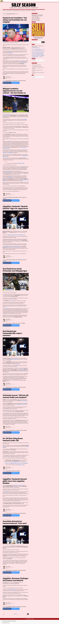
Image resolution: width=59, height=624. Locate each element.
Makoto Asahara (8, 76)
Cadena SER (9, 176)
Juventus (33, 52)
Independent (17, 365)
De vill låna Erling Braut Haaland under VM (13, 439)
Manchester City (34, 53)
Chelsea (39, 50)
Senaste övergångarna (16, 10)
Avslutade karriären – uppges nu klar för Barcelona (38, 68)
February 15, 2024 (21, 163)
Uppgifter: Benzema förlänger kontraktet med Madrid (15, 579)
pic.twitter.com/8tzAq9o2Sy (23, 463)
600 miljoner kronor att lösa (22, 404)
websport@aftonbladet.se (36, 47)
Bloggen (4, 10)
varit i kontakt (23, 400)
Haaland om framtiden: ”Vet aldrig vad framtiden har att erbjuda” (15, 20)
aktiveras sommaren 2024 (13, 359)
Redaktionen (28, 10)
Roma (39, 56)
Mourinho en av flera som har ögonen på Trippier (38, 73)
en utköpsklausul (23, 61)
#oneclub (16, 463)
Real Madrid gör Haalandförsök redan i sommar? (12, 333)
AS (5, 236)
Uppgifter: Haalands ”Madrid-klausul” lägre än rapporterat (15, 207)
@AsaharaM (9, 78)
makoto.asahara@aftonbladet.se (10, 77)
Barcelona (40, 49)
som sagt (12, 300)
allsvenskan (33, 49)
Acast (41, 38)
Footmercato (10, 152)
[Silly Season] (23, 5)
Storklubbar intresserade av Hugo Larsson (37, 70)
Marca (10, 141)
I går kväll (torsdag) (6, 114)
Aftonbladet (36, 38)
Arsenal (36, 49)
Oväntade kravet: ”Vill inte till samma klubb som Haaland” (15, 396)
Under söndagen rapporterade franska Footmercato (12, 246)
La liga (36, 52)
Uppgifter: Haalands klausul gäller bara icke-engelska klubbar (15, 481)
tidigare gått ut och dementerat (19, 485)
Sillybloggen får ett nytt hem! (36, 64)
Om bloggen (23, 10)
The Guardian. (10, 52)
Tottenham (33, 57)
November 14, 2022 (21, 464)
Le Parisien (5, 152)
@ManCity (16, 461)
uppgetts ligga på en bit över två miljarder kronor (16, 234)
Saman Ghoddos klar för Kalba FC (37, 66)
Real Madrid (35, 56)
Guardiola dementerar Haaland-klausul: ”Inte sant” (15, 522)
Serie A (41, 56)
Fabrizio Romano (8, 171)
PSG (32, 56)
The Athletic (25, 119)
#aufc (20, 460)
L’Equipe (23, 167)
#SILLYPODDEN (9, 10)
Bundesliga (36, 50)
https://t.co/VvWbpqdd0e (10, 463)
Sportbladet (33, 10)
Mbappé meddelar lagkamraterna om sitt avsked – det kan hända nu (14, 90)
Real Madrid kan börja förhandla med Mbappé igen (15, 270)
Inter (44, 50)
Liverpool (42, 52)
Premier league (39, 55)
